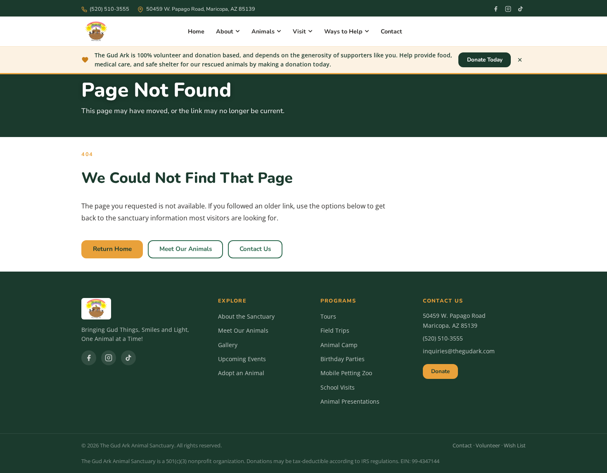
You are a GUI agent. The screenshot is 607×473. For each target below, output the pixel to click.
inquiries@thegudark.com (459, 351)
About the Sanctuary (246, 316)
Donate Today (485, 60)
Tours (328, 316)
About (224, 31)
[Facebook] (495, 9)
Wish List (515, 445)
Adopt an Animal (241, 373)
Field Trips (334, 330)
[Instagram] (508, 9)
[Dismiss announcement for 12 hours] (520, 60)
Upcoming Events (242, 359)
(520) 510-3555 (443, 338)
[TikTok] (520, 9)
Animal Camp (339, 345)
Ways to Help (343, 31)
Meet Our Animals (185, 249)
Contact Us (255, 249)
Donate (440, 371)
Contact (391, 31)
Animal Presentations (349, 401)
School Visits (337, 387)
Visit (299, 31)
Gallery (227, 345)
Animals (263, 31)
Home (196, 31)
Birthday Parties (342, 359)
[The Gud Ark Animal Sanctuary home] (96, 31)
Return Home (112, 249)
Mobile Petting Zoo (346, 373)
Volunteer (488, 445)
